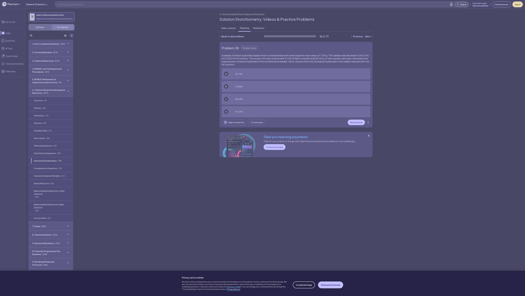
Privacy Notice (234, 289)
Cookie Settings (304, 285)
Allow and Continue (330, 285)
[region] (262, 283)
